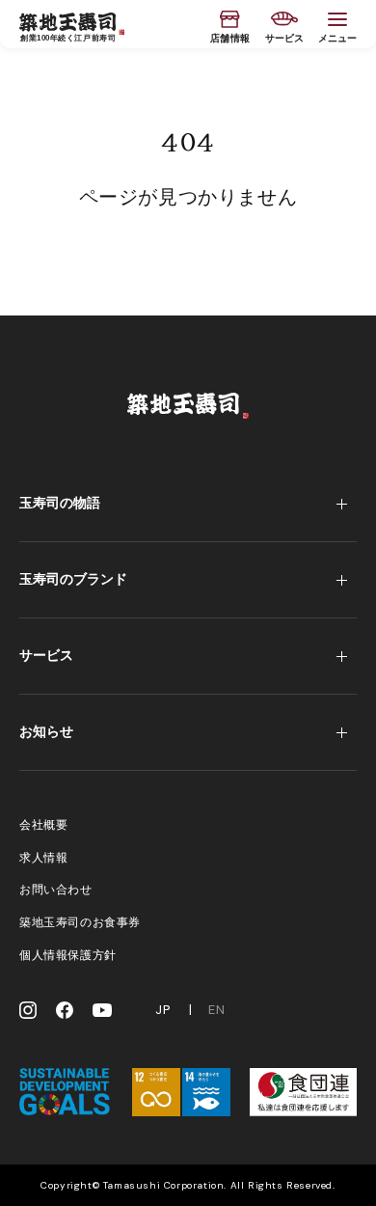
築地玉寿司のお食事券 (80, 922)
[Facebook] (64, 1010)
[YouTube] (102, 1010)
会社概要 (43, 825)
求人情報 (43, 857)
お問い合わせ (56, 889)
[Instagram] (28, 1010)
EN (216, 1010)
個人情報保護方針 (68, 955)
